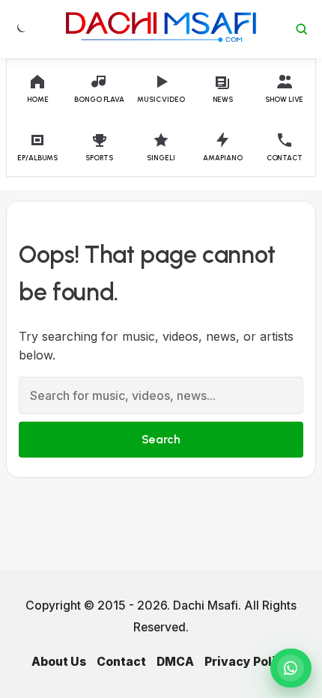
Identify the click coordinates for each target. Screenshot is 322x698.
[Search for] (302, 29)
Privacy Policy (247, 662)
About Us (58, 662)
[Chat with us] (291, 668)
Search (161, 439)
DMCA (175, 662)
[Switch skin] (20, 29)
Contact (121, 662)
